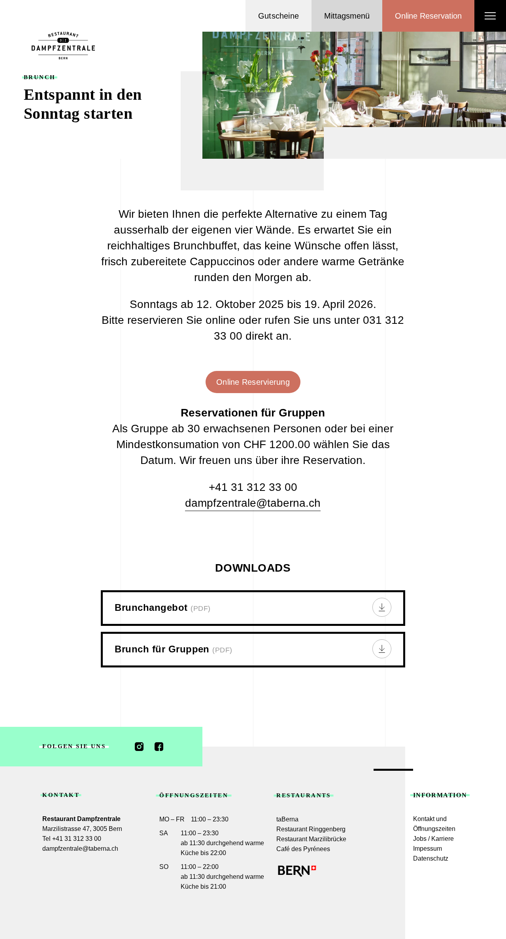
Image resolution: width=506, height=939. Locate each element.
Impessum (427, 848)
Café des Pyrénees (303, 849)
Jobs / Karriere (433, 838)
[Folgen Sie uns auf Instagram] (139, 747)
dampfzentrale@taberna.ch (253, 503)
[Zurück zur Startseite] (63, 45)
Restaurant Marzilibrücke (311, 839)
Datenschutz (430, 858)
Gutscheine (278, 15)
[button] (347, 16)
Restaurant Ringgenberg (311, 829)
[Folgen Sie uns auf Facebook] (159, 747)
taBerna (287, 819)
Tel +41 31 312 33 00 (71, 838)
